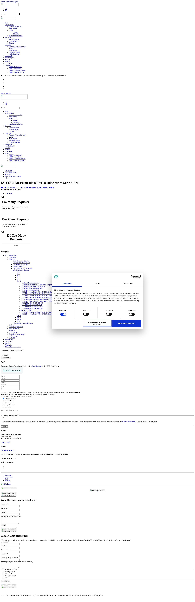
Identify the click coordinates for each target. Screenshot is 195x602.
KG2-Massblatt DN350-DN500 (32, 303)
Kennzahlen (13, 28)
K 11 (18, 275)
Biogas (11, 48)
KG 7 (19, 317)
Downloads (8, 63)
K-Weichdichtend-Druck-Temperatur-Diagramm (37, 285)
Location (4, 554)
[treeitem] (10, 255)
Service (7, 59)
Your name (5, 508)
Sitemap (7, 480)
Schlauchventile (14, 328)
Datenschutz (9, 477)
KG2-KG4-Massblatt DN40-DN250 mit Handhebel (39, 294)
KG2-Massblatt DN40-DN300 (32, 305)
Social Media (9, 401)
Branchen (8, 45)
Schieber (12, 325)
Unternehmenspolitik (15, 26)
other (6, 578)
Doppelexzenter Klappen (21, 261)
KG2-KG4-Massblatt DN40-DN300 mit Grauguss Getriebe (41, 297)
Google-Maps (5, 442)
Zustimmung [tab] (67, 283)
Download (8, 193)
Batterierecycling (14, 52)
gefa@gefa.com (6, 93)
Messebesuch (9, 403)
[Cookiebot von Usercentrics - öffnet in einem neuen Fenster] (132, 276)
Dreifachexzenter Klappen (21, 263)
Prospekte (12, 338)
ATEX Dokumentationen (13, 347)
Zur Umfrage (5, 598)
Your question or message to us (11, 516)
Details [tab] (97, 283)
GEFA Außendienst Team (17, 70)
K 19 (18, 279)
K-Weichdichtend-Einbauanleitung (33, 286)
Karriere (7, 61)
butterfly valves (10, 572)
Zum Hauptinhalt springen (9, 2)
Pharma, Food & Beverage (17, 47)
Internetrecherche (10, 399)
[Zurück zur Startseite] (10, 5)
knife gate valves (10, 576)
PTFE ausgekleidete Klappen (22, 268)
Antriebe (12, 330)
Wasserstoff (8, 56)
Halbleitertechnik (14, 54)
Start (6, 23)
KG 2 (19, 281)
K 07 (18, 272)
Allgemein (8, 345)
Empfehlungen (9, 405)
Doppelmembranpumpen (17, 334)
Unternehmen (9, 25)
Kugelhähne (13, 257)
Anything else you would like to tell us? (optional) (17, 562)
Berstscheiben (13, 332)
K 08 (18, 274)
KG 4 (19, 316)
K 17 (18, 277)
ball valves (8, 574)
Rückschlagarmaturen (16, 327)
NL (6, 10)
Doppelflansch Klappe (20, 264)
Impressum (8, 475)
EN (6, 9)
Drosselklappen (18, 266)
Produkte (8, 37)
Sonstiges (8, 343)
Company (4, 504)
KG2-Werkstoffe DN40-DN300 (32, 308)
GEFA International (15, 68)
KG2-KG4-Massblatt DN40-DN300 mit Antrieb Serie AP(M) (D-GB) (27, 188)
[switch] (86, 314)
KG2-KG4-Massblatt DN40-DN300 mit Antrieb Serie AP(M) (42, 312)
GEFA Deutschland (15, 67)
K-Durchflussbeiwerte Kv (30, 283)
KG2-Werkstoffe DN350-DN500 (33, 307)
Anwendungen (13, 41)
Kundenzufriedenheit (15, 36)
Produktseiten (36, 366)
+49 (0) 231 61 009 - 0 (8, 450)
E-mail (3, 512)
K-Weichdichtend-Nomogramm (32, 288)
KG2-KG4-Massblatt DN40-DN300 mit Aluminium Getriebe (42, 296)
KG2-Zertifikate (26, 310)
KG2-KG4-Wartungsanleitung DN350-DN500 (37, 299)
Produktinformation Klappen (23, 323)
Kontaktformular (12, 370)
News (11, 30)
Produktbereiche (14, 39)
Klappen (11, 259)
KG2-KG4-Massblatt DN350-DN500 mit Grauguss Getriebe (42, 292)
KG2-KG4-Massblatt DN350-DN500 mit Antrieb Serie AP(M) (42, 314)
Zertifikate (8, 341)
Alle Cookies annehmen (126, 323)
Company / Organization (9, 558)
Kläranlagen (13, 50)
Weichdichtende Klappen (21, 270)
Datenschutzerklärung (129, 421)
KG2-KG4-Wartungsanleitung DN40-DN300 (37, 301)
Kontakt (7, 65)
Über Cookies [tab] (128, 283)
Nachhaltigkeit (9, 58)
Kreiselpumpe (13, 336)
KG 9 (19, 319)
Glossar (11, 43)
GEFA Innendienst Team (17, 72)
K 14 (18, 321)
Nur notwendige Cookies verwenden (97, 323)
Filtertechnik (9, 339)
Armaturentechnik (10, 255)
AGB (6, 479)
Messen (15, 32)
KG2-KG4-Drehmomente (30, 290)
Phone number (6, 550)
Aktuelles (16, 34)
